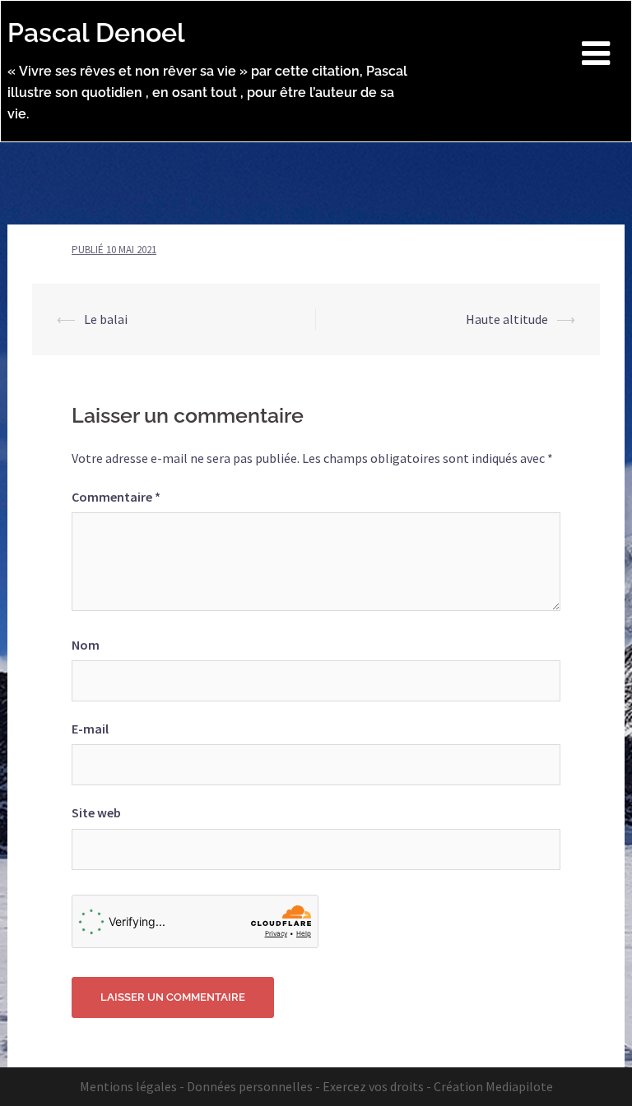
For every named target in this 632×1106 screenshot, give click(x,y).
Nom (86, 644)
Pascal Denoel (96, 32)
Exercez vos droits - (377, 1086)
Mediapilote (519, 1086)
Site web (96, 812)
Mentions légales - (132, 1086)
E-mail (90, 728)
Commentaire (116, 496)
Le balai (106, 319)
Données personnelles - (253, 1086)
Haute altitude (507, 319)
